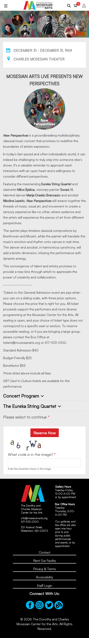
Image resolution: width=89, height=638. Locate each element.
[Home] (37, 5)
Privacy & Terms (44, 569)
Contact (44, 552)
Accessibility (44, 577)
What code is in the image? (30, 454)
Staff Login (44, 586)
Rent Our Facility (44, 561)
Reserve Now (45, 432)
